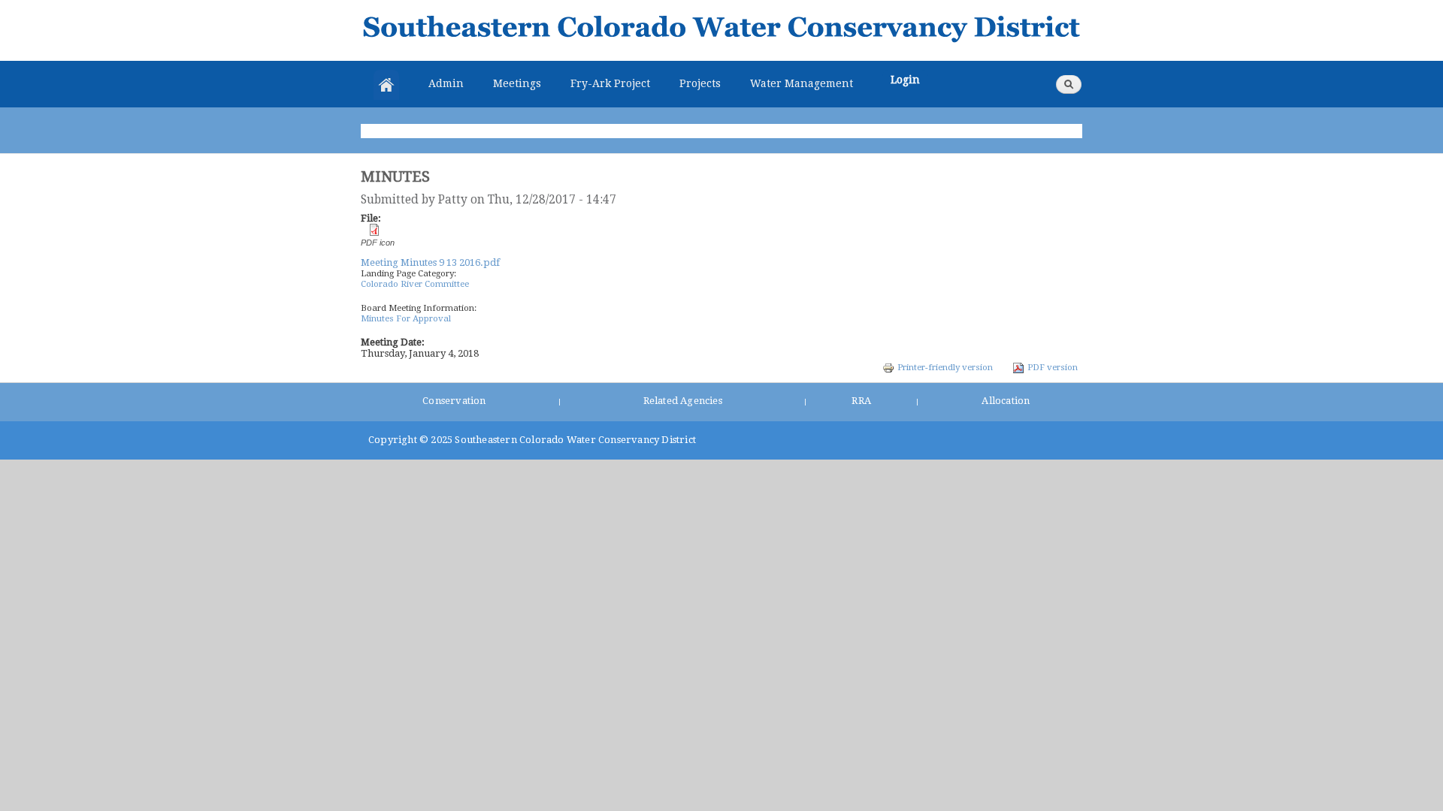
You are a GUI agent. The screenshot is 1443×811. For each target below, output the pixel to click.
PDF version (1052, 367)
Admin (446, 83)
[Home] (721, 30)
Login (905, 80)
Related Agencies (682, 400)
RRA (861, 400)
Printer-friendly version (945, 367)
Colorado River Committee (415, 284)
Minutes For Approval (406, 318)
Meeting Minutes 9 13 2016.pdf (430, 262)
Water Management (801, 83)
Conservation (454, 400)
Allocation (1006, 400)
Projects (700, 83)
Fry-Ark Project (610, 83)
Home (386, 85)
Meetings (517, 83)
